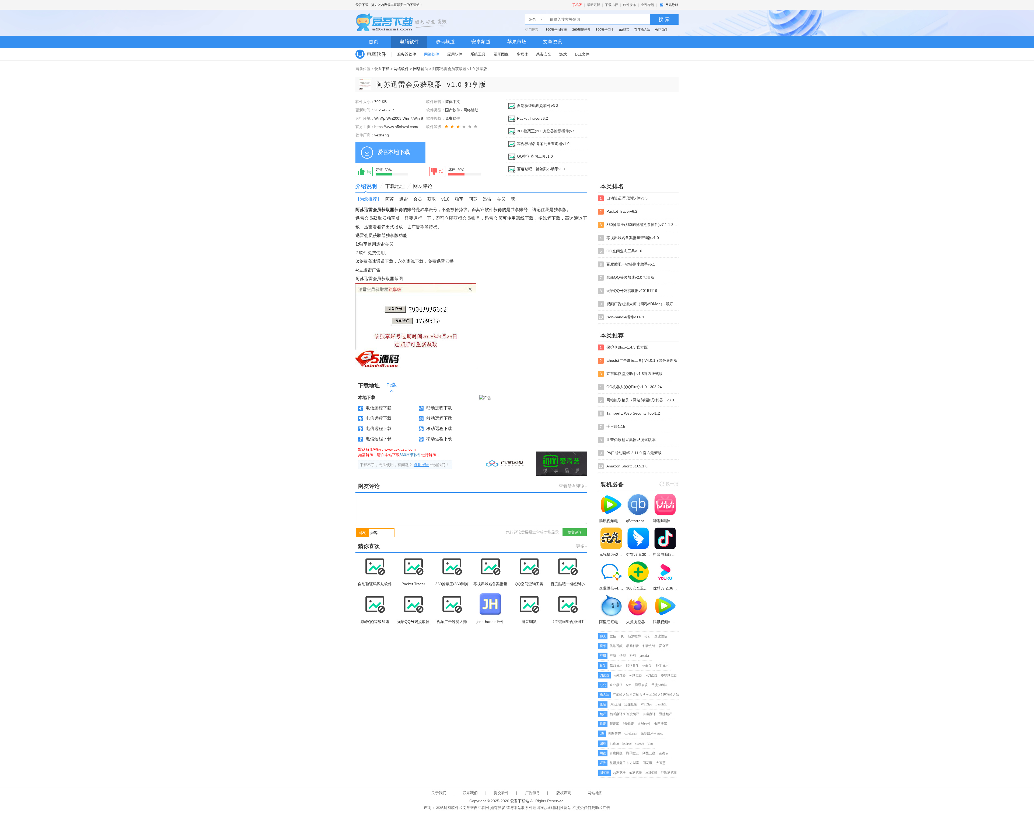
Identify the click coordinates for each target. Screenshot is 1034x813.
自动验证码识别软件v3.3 (537, 106)
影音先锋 (648, 646)
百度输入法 (642, 30)
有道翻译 (649, 714)
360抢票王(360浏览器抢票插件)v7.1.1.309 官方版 (549, 131)
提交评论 (575, 532)
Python (614, 743)
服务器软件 (406, 54)
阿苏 (389, 199)
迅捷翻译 (665, 714)
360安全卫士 (605, 30)
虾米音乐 (662, 665)
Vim (650, 743)
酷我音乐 (616, 665)
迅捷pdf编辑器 (661, 685)
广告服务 (532, 793)
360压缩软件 (581, 30)
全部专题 (647, 5)
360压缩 (615, 704)
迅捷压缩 (630, 704)
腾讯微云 (632, 753)
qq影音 (624, 30)
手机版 (577, 5)
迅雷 (403, 199)
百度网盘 (616, 753)
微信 (613, 636)
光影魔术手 (649, 733)
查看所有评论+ (573, 486)
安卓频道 (481, 41)
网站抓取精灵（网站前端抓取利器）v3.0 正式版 (639, 400)
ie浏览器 (651, 675)
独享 (459, 199)
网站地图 (595, 793)
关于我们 (438, 793)
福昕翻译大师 (619, 714)
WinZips (646, 704)
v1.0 (445, 199)
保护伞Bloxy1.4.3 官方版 (624, 347)
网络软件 (431, 54)
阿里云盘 (648, 753)
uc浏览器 (635, 675)
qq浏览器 (619, 675)
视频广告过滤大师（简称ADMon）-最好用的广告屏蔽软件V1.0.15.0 (639, 304)
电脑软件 (409, 41)
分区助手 (661, 30)
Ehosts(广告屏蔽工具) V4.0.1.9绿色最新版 (638, 360)
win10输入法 (655, 695)
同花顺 (647, 763)
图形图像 (501, 54)
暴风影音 (632, 646)
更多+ (581, 546)
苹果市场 (516, 41)
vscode (639, 743)
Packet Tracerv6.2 (532, 118)
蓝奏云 (664, 753)
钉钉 (647, 636)
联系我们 (470, 793)
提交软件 (501, 793)
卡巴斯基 (660, 724)
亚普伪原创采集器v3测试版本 (628, 439)
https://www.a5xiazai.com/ (396, 127)
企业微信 (660, 636)
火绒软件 (644, 724)
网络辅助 (420, 69)
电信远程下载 (379, 408)
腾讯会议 (641, 685)
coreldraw (630, 733)
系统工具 (477, 54)
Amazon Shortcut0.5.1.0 (623, 466)
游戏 (563, 54)
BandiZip (661, 704)
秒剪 (633, 655)
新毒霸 (614, 724)
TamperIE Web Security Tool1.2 (630, 413)
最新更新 (593, 5)
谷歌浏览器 (669, 675)
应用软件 (454, 54)
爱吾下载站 (402, 23)
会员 (417, 199)
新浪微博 (634, 636)
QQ (622, 636)
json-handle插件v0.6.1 (621, 317)
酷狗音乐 (632, 665)
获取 (431, 199)
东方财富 (632, 763)
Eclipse (626, 743)
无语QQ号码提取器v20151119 (628, 290)
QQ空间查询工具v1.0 (535, 156)
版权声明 (563, 793)
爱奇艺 (664, 646)
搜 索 (664, 19)
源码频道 (445, 41)
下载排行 (611, 5)
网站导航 (671, 5)
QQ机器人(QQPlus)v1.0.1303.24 (631, 387)
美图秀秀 (614, 733)
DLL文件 (582, 54)
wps (628, 685)
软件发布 (629, 5)
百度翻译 (632, 714)
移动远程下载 (439, 408)
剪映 (613, 655)
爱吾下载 (361, 5)
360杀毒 (628, 724)
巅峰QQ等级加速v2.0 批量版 (627, 277)
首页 (373, 41)
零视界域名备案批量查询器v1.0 (543, 144)
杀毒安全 (543, 54)
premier (644, 655)
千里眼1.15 (612, 426)
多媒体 (522, 54)
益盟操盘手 (618, 763)
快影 (623, 655)
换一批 (672, 483)
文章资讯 (552, 41)
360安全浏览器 (556, 30)
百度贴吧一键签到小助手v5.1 (541, 169)
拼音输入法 (638, 695)
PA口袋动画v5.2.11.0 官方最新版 (631, 453)
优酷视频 (616, 646)
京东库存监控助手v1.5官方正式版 (631, 373)
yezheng (381, 135)
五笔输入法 (621, 695)
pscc (660, 733)
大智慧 (661, 763)
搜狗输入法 (671, 695)
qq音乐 (647, 665)
